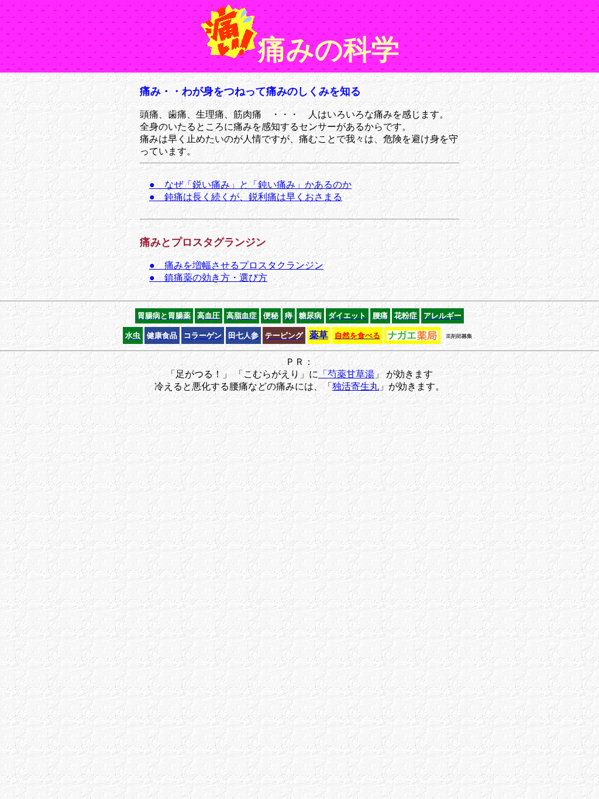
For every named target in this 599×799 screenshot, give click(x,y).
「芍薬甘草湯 (346, 374)
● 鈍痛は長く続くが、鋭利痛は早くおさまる (245, 197)
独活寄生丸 (355, 386)
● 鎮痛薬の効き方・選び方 (208, 278)
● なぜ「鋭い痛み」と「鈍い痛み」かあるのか (250, 185)
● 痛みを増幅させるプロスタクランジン (236, 265)
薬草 (318, 335)
